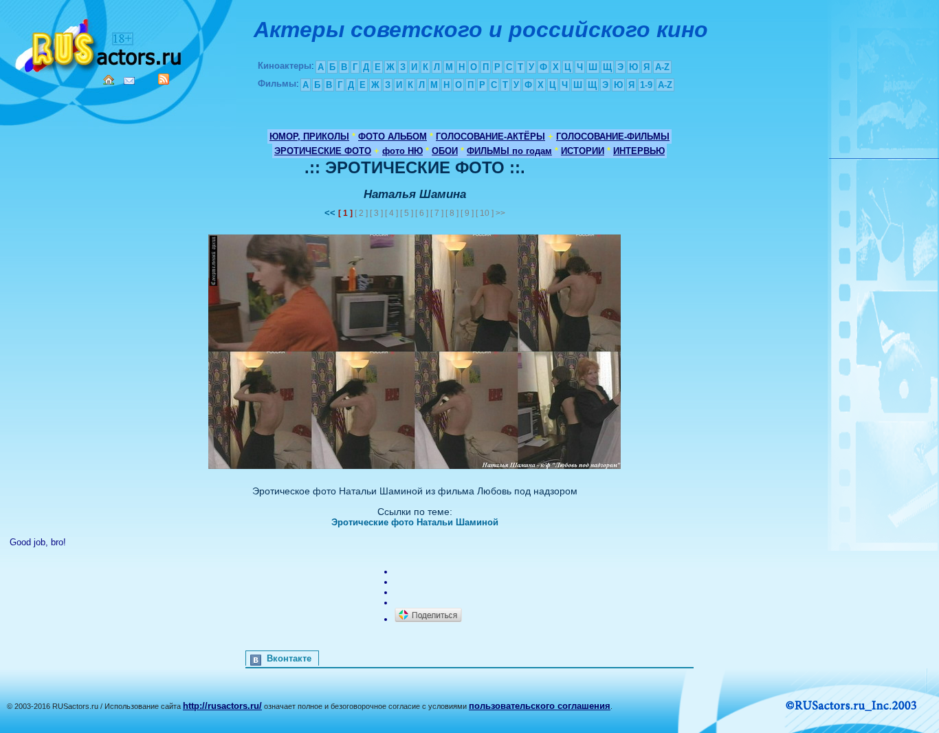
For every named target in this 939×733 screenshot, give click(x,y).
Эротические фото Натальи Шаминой (414, 522)
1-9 (646, 85)
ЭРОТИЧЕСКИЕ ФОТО (322, 151)
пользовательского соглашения (539, 706)
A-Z (662, 67)
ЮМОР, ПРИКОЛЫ (309, 136)
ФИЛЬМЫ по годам (509, 151)
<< (331, 213)
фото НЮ (402, 151)
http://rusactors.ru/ (222, 706)
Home (108, 80)
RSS (163, 79)
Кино (100, 43)
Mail (129, 81)
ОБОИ (445, 151)
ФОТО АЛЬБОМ (392, 136)
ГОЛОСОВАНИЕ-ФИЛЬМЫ (613, 136)
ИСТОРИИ (582, 151)
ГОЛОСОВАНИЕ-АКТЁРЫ (490, 136)
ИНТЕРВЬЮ (639, 151)
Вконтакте (289, 658)
